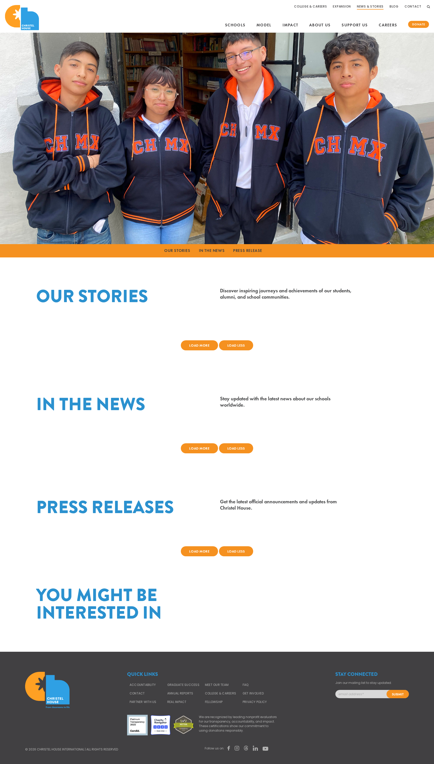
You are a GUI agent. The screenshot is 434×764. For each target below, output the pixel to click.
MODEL (263, 25)
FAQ (246, 685)
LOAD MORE (199, 345)
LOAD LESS (236, 345)
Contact (137, 693)
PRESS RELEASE (247, 250)
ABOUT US (320, 25)
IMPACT (290, 25)
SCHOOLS (235, 25)
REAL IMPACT (177, 702)
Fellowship (214, 702)
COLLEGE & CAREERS (310, 6)
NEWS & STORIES (370, 6)
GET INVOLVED (253, 693)
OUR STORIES (177, 250)
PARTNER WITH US (143, 702)
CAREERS (388, 25)
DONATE (418, 24)
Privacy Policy (255, 702)
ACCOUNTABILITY (143, 685)
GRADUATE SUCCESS (183, 685)
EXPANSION (342, 6)
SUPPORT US (355, 25)
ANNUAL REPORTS (180, 693)
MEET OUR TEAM (217, 685)
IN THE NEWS (212, 250)
